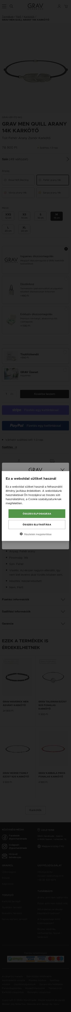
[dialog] (35, 506)
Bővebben (30, 503)
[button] (35, 534)
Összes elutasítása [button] (37, 524)
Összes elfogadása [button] (37, 514)
